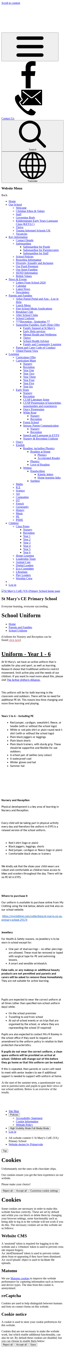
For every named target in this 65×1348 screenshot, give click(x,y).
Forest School (31, 422)
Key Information (18, 237)
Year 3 (27, 542)
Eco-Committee (25, 568)
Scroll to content (10, 3)
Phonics (42, 454)
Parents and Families (20, 295)
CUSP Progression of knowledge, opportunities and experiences (42, 404)
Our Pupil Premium (27, 266)
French (20, 503)
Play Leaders (23, 575)
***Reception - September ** (33, 321)
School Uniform (25, 318)
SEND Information (27, 272)
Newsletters (22, 292)
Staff (18, 214)
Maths (19, 484)
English (20, 445)
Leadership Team (26, 558)
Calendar (21, 285)
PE (17, 516)
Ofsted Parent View (27, 350)
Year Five (28, 383)
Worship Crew (24, 578)
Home (12, 201)
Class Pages (22, 526)
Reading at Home (40, 451)
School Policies (24, 256)
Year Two (28, 373)
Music (19, 513)
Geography (22, 506)
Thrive (19, 227)
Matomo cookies (19, 1278)
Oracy (19, 441)
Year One (28, 370)
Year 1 (27, 536)
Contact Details (24, 240)
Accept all (21, 1190)
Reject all (8, 1190)
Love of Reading (40, 464)
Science (20, 490)
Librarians (21, 571)
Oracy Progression (33, 409)
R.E (18, 487)
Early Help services (34, 331)
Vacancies (21, 233)
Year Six (28, 386)
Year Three (29, 376)
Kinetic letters (45, 474)
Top (5, 1151)
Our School (15, 204)
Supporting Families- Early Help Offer (38, 324)
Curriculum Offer (26, 357)
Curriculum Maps (26, 360)
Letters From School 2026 (31, 282)
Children (14, 523)
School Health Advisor (36, 341)
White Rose (29, 412)
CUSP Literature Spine (36, 399)
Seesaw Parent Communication (41, 425)
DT (18, 500)
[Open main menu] (29, 47)
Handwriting (37, 471)
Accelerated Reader (49, 458)
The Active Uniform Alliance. (23, 680)
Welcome (21, 207)
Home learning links (49, 477)
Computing (22, 497)
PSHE (19, 519)
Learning (14, 354)
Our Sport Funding (27, 269)
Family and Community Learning (42, 344)
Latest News (23, 289)
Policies (14, 1114)
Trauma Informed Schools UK (33, 230)
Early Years (22, 389)
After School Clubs (27, 315)
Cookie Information (27, 1121)
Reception (29, 367)
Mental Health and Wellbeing (40, 334)
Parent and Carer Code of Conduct (35, 347)
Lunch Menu (23, 305)
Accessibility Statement (29, 1118)
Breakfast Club (24, 311)
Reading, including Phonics (39, 448)
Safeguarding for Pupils (36, 246)
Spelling (35, 480)
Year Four (28, 380)
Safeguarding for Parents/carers (41, 250)
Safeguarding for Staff (35, 253)
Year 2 (27, 539)
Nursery (27, 363)
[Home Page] (30, 591)
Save (33, 1344)
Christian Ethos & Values (30, 211)
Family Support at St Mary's (39, 328)
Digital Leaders (24, 565)
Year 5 (27, 549)
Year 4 (27, 545)
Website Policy (24, 1124)
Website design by (26, 1144)
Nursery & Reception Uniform (40, 438)
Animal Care (23, 562)
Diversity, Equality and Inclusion (34, 263)
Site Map (14, 1111)
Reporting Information (28, 259)
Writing (27, 467)
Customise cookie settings (44, 1190)
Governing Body (25, 217)
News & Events (18, 279)
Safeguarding (23, 243)
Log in (12, 584)
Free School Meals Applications (34, 308)
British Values (24, 276)
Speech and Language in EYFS (41, 435)
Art (18, 493)
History (20, 510)
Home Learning (25, 555)
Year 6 (27, 552)
